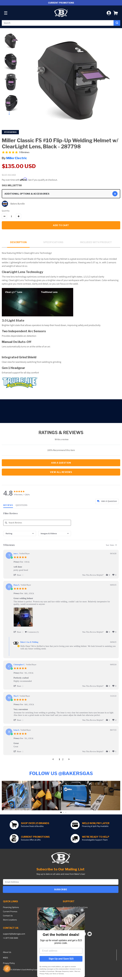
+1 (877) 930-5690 (10, 938)
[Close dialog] (82, 910)
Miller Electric (16, 158)
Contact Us (8, 915)
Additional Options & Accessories (26, 193)
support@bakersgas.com (14, 933)
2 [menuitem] (62, 759)
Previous (11, 31)
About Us (7, 952)
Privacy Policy (9, 963)
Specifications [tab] (53, 242)
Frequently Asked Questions (75, 907)
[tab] (107, 501)
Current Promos (10, 911)
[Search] (117, 23)
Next (11, 112)
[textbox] (118, 546)
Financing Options (11, 907)
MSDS (5, 957)
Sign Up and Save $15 (61, 958)
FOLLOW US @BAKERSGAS (61, 773)
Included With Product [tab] (96, 242)
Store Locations (10, 919)
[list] (65, 617)
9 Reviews (24, 152)
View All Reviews (61, 472)
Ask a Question (61, 462)
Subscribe (60, 889)
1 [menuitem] (59, 759)
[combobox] (58, 23)
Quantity (5, 210)
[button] (115, 13)
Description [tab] (18, 242)
